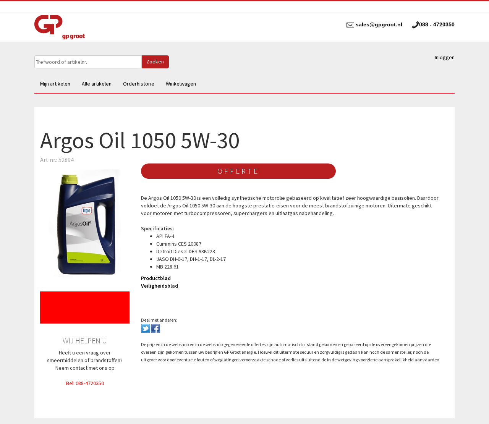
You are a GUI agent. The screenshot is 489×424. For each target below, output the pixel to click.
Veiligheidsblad (159, 285)
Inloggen (445, 57)
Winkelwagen (181, 83)
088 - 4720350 (437, 24)
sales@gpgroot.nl (379, 24)
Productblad (156, 278)
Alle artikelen (97, 83)
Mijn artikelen (55, 83)
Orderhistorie (138, 83)
